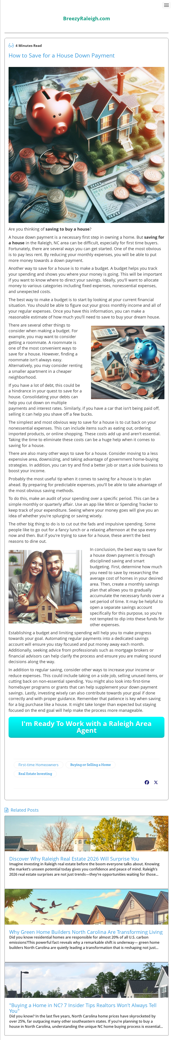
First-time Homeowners (38, 764)
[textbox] (86, 15)
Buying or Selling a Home (90, 764)
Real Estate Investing (35, 773)
